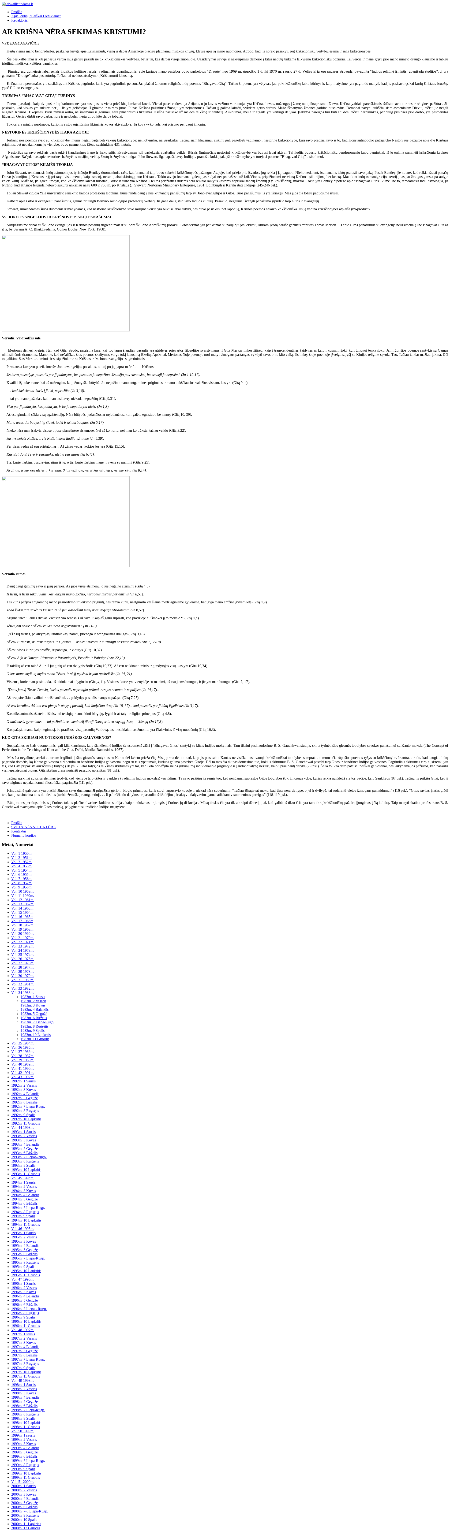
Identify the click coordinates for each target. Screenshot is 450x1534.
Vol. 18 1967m (22, 925)
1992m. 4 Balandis (25, 1094)
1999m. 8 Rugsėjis (25, 1465)
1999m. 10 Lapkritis (26, 1473)
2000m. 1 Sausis (23, 1486)
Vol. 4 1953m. (21, 866)
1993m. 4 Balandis (25, 1144)
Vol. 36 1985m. (22, 1047)
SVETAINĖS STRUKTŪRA (33, 827)
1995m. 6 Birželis (24, 1254)
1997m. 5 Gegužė (24, 1351)
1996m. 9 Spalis (23, 1317)
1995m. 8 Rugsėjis (25, 1262)
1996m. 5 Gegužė (24, 1300)
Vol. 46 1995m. (22, 1229)
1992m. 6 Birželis (24, 1102)
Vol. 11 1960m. (22, 896)
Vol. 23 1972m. (22, 946)
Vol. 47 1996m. (22, 1279)
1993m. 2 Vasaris (24, 1136)
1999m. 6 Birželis (24, 1456)
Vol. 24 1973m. (22, 950)
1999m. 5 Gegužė (24, 1452)
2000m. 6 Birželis (24, 1507)
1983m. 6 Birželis (34, 1018)
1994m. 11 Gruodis (25, 1224)
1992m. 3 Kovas (23, 1090)
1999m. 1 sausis (23, 1435)
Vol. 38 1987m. (22, 1056)
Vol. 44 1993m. (22, 1127)
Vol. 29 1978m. (22, 971)
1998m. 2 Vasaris (24, 1389)
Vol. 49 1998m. (22, 1380)
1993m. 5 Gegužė (24, 1149)
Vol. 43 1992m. (22, 1077)
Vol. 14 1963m (22, 908)
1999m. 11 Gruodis (25, 1477)
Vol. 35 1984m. (22, 1043)
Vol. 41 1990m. (22, 1068)
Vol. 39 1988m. (22, 1060)
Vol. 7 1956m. (21, 879)
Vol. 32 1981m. (22, 984)
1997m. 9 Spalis (23, 1368)
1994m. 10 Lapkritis (26, 1220)
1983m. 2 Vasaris (33, 1001)
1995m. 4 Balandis (25, 1246)
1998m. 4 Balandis (25, 1397)
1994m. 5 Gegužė (24, 1199)
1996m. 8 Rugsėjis (25, 1313)
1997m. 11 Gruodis (25, 1376)
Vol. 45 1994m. (22, 1178)
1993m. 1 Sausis (23, 1132)
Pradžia (16, 12)
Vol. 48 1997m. (22, 1330)
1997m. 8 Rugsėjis (25, 1364)
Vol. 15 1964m (22, 912)
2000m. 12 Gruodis (25, 1528)
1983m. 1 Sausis (33, 997)
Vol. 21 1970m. (22, 938)
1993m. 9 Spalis (23, 1165)
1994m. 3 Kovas (23, 1191)
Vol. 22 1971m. (22, 942)
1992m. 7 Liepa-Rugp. (28, 1106)
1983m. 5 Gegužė (34, 1014)
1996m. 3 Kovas (23, 1292)
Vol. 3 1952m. (21, 862)
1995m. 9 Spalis (23, 1267)
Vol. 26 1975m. (22, 959)
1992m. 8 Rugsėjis (25, 1111)
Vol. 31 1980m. (22, 980)
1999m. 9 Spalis (23, 1469)
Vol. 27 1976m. (22, 963)
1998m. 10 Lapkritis (26, 1423)
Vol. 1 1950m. (21, 853)
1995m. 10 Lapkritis (26, 1271)
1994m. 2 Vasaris (24, 1187)
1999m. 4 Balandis (25, 1448)
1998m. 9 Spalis (23, 1418)
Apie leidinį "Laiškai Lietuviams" (36, 16)
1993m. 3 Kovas (23, 1140)
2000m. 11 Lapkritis (26, 1524)
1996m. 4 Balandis (25, 1296)
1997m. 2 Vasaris (24, 1338)
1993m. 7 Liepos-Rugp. (29, 1157)
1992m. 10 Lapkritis (26, 1119)
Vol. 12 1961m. (22, 900)
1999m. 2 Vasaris (24, 1439)
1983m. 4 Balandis (35, 1009)
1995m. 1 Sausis (23, 1233)
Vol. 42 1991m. (22, 1073)
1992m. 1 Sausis (23, 1081)
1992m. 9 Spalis (23, 1115)
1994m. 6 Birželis (24, 1203)
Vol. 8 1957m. (21, 883)
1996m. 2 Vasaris (24, 1288)
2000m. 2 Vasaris (24, 1490)
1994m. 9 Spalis (23, 1216)
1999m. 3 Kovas (23, 1444)
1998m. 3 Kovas (23, 1393)
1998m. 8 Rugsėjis (25, 1414)
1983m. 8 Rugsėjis (34, 1026)
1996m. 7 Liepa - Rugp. (29, 1309)
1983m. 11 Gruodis (35, 1039)
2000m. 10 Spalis (24, 1520)
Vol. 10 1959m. (22, 891)
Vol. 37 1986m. (22, 1052)
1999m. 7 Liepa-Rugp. (28, 1461)
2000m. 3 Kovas (23, 1494)
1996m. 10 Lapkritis (26, 1321)
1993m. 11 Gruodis (25, 1174)
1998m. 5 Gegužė (24, 1402)
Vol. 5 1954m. (21, 870)
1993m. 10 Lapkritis (26, 1170)
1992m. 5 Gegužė (24, 1098)
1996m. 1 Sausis (23, 1283)
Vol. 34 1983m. (22, 993)
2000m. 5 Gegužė (24, 1503)
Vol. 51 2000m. (22, 1482)
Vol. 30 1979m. (22, 976)
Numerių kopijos (23, 835)
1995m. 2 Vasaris (24, 1237)
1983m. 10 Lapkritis (36, 1035)
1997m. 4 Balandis (25, 1347)
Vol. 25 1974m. (22, 955)
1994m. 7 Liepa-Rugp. (28, 1208)
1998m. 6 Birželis (24, 1406)
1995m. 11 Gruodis (25, 1275)
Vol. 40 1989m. (22, 1064)
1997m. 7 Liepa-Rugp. (28, 1359)
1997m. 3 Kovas (23, 1343)
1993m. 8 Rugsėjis (25, 1161)
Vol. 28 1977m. (22, 967)
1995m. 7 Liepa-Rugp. (28, 1258)
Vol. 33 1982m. (22, 988)
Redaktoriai (19, 20)
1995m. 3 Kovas (23, 1241)
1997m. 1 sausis (23, 1334)
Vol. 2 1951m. (21, 858)
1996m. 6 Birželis (24, 1305)
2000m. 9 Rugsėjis (25, 1515)
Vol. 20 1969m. (22, 934)
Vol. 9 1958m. (21, 887)
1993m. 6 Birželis (24, 1153)
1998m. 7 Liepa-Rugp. (28, 1410)
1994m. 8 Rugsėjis (25, 1212)
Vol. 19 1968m (22, 929)
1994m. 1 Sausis (23, 1182)
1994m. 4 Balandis (25, 1195)
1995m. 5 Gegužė (24, 1250)
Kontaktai (18, 831)
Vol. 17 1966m (22, 921)
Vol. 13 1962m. (22, 904)
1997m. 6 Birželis (24, 1355)
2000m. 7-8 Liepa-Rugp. (29, 1511)
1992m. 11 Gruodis (25, 1123)
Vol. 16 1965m (22, 917)
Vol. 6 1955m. (21, 875)
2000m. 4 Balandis (25, 1499)
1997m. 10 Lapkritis (26, 1372)
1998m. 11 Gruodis (25, 1427)
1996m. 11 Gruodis (25, 1326)
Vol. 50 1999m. (22, 1431)
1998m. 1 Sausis (23, 1385)
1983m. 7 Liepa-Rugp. (37, 1022)
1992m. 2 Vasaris (24, 1085)
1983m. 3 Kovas (33, 1005)
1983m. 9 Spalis (33, 1031)
